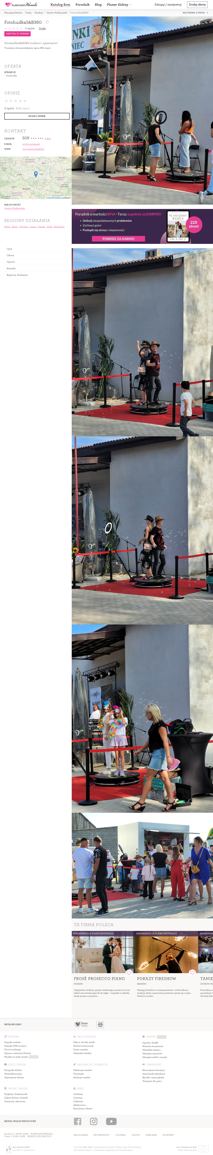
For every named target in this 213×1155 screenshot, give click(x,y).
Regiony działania (17, 275)
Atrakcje (39, 12)
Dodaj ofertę (197, 4)
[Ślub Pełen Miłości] (80, 1025)
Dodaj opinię (36, 116)
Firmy (28, 12)
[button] (120, 5)
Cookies (120, 1135)
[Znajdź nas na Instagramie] (94, 1121)
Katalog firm (60, 4)
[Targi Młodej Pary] (100, 1025)
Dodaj (42, 28)
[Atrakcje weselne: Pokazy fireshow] (166, 952)
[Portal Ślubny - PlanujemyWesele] (21, 4)
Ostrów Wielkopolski (56, 12)
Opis (9, 249)
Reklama (151, 1135)
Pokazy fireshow (156, 979)
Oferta (10, 255)
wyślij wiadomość (31, 144)
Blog (98, 4)
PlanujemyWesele (13, 12)
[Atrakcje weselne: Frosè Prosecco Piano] (103, 952)
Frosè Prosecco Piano (99, 979)
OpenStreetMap (54, 197)
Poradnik (83, 4)
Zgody (136, 1135)
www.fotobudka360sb (33, 149)
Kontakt (11, 268)
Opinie (11, 261)
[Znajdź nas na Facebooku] (77, 1121)
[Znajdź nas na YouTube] (111, 1121)
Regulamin (81, 1135)
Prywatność (101, 1135)
